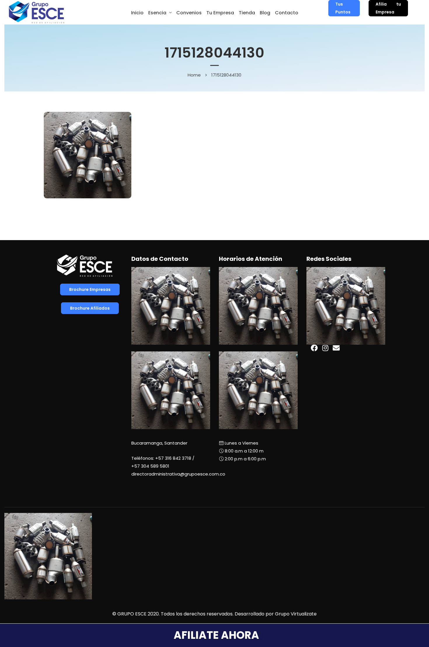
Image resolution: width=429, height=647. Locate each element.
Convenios (189, 12)
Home (194, 75)
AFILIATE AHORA (216, 635)
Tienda (247, 12)
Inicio (137, 12)
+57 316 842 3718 (173, 458)
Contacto (286, 12)
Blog (265, 12)
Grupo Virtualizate (296, 613)
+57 (150, 466)
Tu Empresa (220, 12)
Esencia (157, 12)
